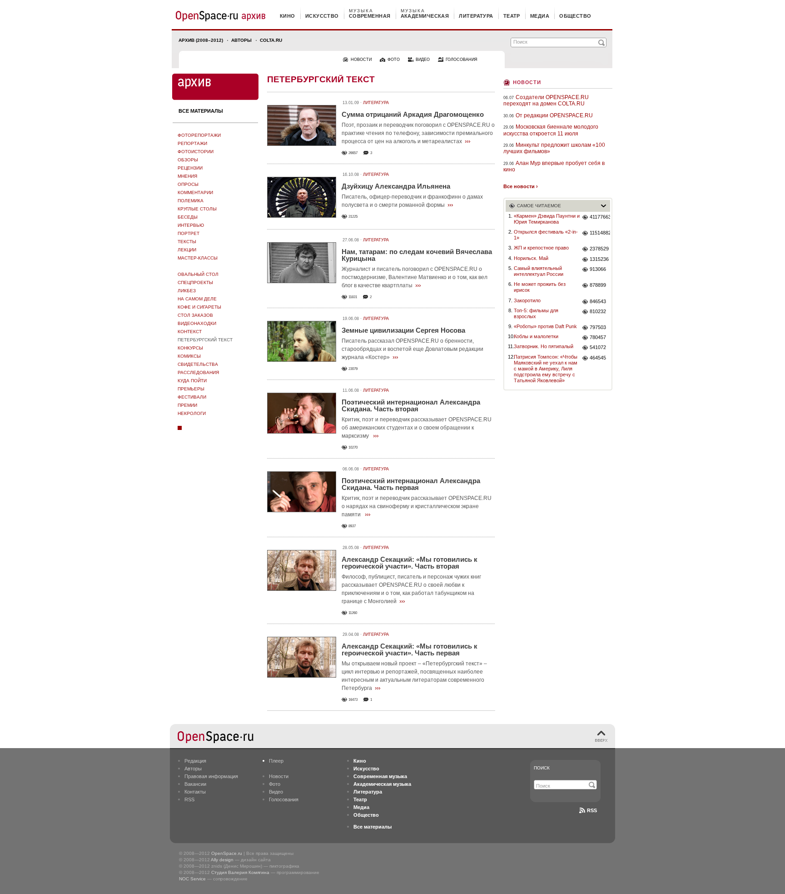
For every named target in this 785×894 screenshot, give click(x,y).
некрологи (192, 413)
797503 (598, 327)
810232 (598, 311)
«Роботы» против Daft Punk (545, 326)
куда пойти (192, 380)
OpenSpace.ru (226, 853)
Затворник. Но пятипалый (543, 346)
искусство (322, 16)
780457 (598, 337)
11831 (352, 297)
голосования (461, 59)
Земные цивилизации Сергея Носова (403, 330)
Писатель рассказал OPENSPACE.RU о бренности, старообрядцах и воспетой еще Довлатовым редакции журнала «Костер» (412, 349)
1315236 (599, 259)
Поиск (542, 767)
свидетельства (198, 364)
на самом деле (197, 298)
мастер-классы (198, 257)
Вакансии (195, 784)
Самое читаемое (539, 205)
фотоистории (196, 151)
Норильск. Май (531, 258)
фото (394, 59)
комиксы (189, 356)
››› (467, 141)
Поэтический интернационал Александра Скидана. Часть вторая (411, 405)
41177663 (600, 217)
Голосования (283, 799)
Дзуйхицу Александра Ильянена (396, 186)
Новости (527, 81)
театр (511, 16)
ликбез (187, 290)
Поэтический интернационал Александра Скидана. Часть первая (411, 484)
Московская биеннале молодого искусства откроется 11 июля (550, 130)
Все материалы (201, 111)
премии (187, 405)
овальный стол (198, 274)
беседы (188, 217)
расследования (198, 372)
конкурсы (190, 347)
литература (476, 16)
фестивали (192, 397)
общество (575, 16)
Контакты (195, 791)
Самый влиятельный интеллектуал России (538, 271)
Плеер (276, 761)
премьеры (191, 388)
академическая (425, 16)
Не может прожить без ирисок (540, 287)
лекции (187, 249)
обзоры (188, 159)
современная (370, 16)
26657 (353, 153)
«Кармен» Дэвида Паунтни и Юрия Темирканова (547, 219)
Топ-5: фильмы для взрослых (536, 313)
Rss (592, 810)
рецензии (190, 167)
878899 (598, 285)
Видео (276, 791)
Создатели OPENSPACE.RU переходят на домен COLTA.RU (546, 100)
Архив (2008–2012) (201, 40)
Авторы (241, 40)
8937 (352, 526)
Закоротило (527, 300)
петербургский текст (205, 339)
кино (287, 16)
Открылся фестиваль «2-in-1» (546, 234)
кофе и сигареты (199, 307)
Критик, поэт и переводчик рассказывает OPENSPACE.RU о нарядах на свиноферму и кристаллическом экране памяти (417, 506)
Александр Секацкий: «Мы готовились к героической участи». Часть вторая (409, 562)
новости (361, 59)
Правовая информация (211, 776)
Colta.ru (271, 40)
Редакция (195, 761)
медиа (539, 16)
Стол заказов (195, 315)
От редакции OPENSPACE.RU (554, 115)
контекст (190, 331)
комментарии (195, 192)
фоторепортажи (199, 135)
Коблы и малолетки (536, 336)
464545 (598, 357)
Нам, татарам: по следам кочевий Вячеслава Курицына (417, 255)
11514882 (600, 232)
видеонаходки (197, 323)
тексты (187, 241)
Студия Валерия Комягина (240, 872)
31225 (353, 217)
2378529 (599, 248)
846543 (598, 301)
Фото (274, 784)
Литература (376, 102)
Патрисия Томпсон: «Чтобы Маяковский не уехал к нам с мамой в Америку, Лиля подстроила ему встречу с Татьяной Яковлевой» (545, 369)
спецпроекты (195, 282)
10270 (353, 447)
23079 (353, 369)
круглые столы (197, 208)
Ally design (222, 859)
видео (423, 59)
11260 (352, 613)
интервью (191, 225)
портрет (188, 233)
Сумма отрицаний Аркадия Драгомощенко (413, 114)
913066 (598, 269)
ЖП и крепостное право (541, 247)
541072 (598, 347)
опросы (188, 184)
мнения (187, 176)
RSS (189, 799)
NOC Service (192, 878)
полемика (191, 200)
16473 (353, 700)
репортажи (192, 143)
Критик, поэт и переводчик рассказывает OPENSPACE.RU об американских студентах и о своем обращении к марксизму (417, 427)
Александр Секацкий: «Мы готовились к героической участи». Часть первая (409, 649)
